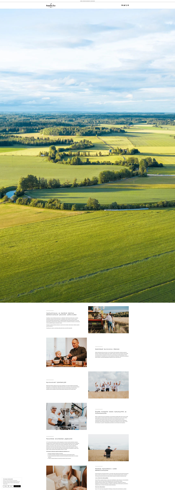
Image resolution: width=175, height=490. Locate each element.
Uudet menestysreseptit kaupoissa (87, 1)
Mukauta (6, 486)
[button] (122, 5)
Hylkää (11, 486)
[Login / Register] (124, 5)
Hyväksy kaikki (17, 486)
